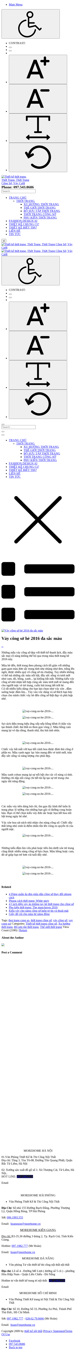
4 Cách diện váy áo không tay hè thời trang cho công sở (41, 904)
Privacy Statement (54, 1331)
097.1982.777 (20, 1245)
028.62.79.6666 (34, 1318)
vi (4, 240)
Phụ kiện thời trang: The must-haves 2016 (33, 907)
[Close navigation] (2, 434)
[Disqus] (38, 1004)
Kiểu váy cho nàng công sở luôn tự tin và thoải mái (38, 910)
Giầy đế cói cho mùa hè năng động (29, 914)
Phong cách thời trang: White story (29, 900)
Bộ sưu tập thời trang (26, 927)
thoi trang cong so (18, 920)
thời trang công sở (41, 920)
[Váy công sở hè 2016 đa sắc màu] (22, 630)
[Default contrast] (10, 47)
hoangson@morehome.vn (26, 1223)
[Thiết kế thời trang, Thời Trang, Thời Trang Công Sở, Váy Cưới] (15, 183)
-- (2, 646)
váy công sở (60, 920)
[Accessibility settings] (30, 24)
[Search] (2, 424)
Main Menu (16, 4)
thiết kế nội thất (33, 1331)
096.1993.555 (15, 1217)
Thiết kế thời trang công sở (41, 923)
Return (23, 930)
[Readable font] (38, 128)
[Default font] (38, 157)
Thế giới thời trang (51, 927)
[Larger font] (38, 69)
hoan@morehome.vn (23, 1252)
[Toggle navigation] (2, 431)
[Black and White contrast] (10, 50)
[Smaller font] (38, 98)
